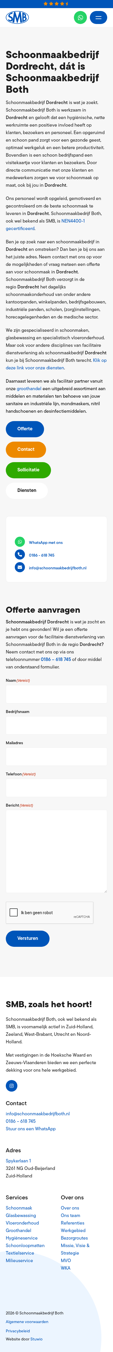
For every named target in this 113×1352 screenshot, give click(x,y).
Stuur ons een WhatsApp (31, 1129)
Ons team (70, 1216)
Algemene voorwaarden (27, 1322)
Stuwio (36, 1339)
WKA (65, 1268)
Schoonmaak (19, 1208)
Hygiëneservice (22, 1238)
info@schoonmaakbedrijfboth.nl (38, 1114)
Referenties (72, 1223)
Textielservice (20, 1253)
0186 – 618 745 (56, 660)
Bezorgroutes (74, 1238)
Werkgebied (73, 1231)
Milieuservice (19, 1261)
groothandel (29, 389)
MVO (66, 1261)
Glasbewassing (21, 1216)
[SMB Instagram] (11, 1086)
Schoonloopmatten (25, 1246)
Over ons (70, 1208)
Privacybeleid (18, 1331)
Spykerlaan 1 (18, 1161)
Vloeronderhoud (22, 1223)
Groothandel (18, 1231)
